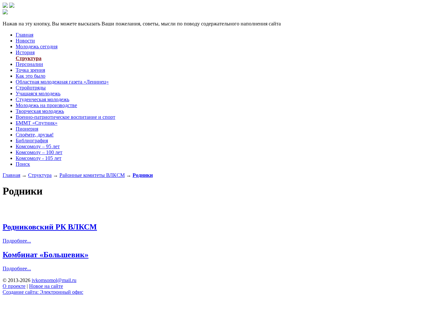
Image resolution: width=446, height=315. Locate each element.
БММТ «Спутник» (36, 123)
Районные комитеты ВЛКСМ (92, 175)
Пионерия (27, 129)
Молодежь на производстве (46, 105)
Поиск (23, 164)
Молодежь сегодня (36, 46)
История (25, 52)
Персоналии (29, 64)
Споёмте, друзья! (35, 134)
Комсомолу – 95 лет (38, 146)
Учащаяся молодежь (38, 93)
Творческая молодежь (40, 111)
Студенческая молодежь (42, 99)
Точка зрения (30, 70)
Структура (28, 58)
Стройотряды (31, 87)
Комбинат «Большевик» (45, 254)
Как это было (30, 76)
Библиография (32, 140)
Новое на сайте (46, 286)
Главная (24, 35)
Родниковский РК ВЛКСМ (50, 227)
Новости (25, 40)
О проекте (14, 286)
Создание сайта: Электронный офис (43, 292)
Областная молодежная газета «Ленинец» (62, 82)
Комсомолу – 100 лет (39, 152)
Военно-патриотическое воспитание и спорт (65, 117)
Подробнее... (17, 241)
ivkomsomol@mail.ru (54, 280)
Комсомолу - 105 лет (38, 158)
